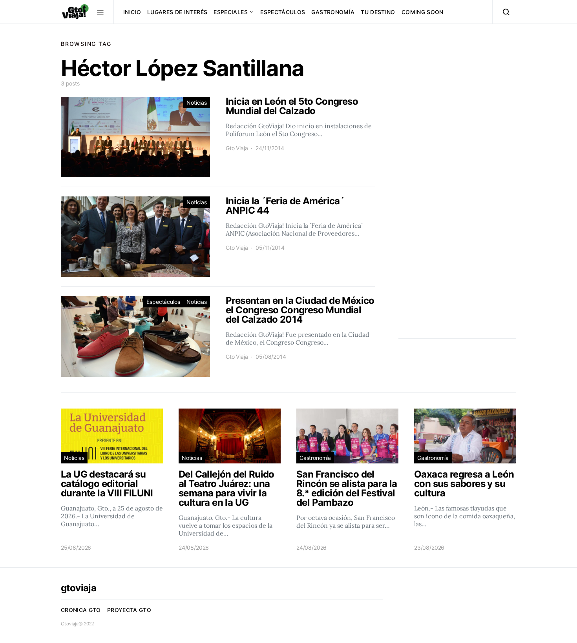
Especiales (231, 12)
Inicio (132, 12)
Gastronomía (332, 12)
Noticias (196, 102)
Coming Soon (423, 12)
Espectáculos (282, 12)
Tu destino (378, 12)
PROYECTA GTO (129, 610)
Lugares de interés (177, 12)
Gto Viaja (237, 148)
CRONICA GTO (81, 610)
